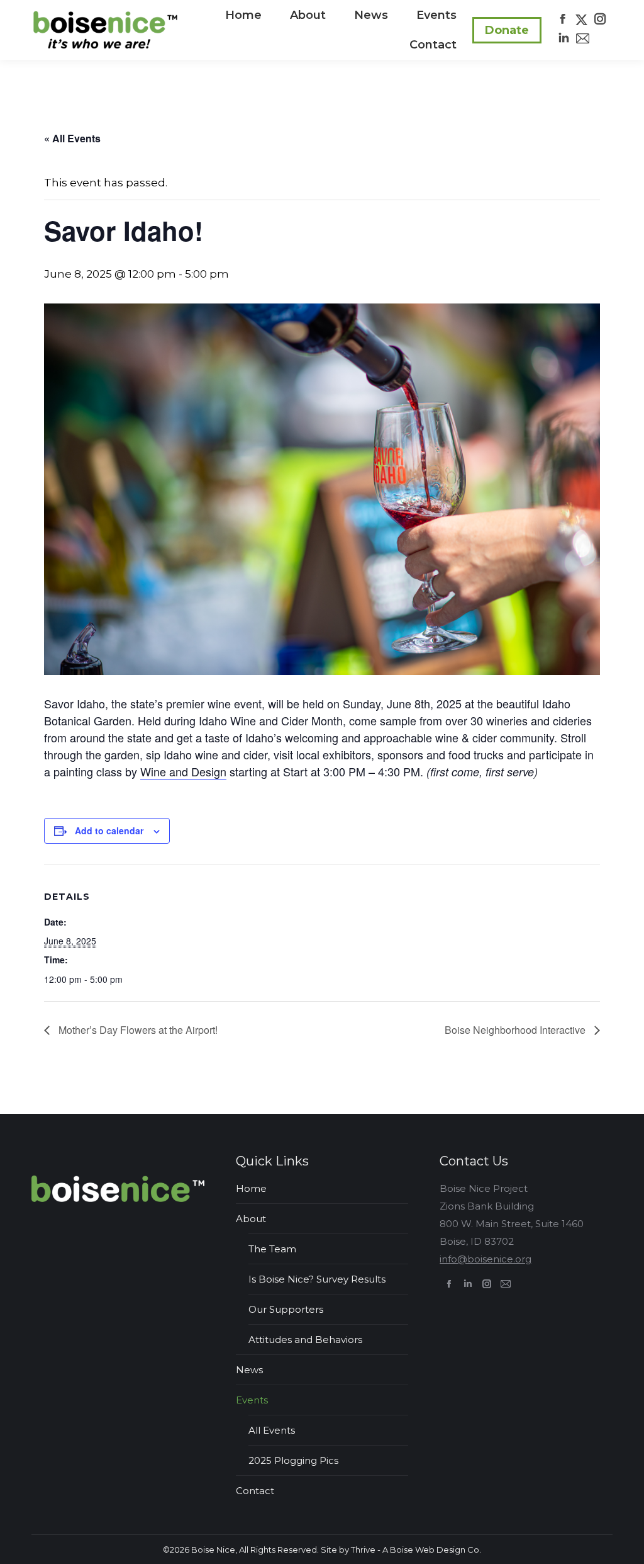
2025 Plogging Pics (293, 1460)
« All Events (72, 138)
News (249, 1370)
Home (251, 1188)
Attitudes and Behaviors (305, 1340)
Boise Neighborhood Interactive (516, 1030)
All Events (271, 1430)
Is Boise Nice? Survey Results (317, 1279)
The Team (272, 1249)
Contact (255, 1491)
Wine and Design (183, 771)
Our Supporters (285, 1309)
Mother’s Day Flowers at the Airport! (137, 1030)
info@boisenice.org (485, 1259)
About (251, 1219)
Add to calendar (109, 830)
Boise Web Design (427, 1549)
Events (252, 1400)
